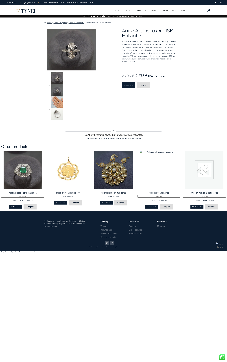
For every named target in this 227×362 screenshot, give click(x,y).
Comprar (143, 85)
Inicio (117, 10)
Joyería (127, 10)
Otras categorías (60, 23)
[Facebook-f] (112, 243)
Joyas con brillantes (76, 23)
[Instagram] (107, 243)
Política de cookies (109, 247)
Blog (174, 10)
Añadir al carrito (128, 85)
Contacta (184, 10)
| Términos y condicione (122, 247)
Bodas (153, 10)
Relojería (164, 10)
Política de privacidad (96, 247)
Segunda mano (140, 10)
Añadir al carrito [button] (15, 207)
